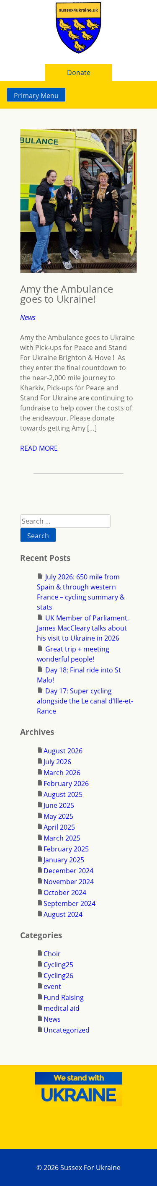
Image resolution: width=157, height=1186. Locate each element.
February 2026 (66, 783)
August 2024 (63, 914)
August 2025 (63, 794)
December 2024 (68, 870)
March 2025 (62, 838)
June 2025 (59, 805)
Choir (52, 953)
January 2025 (64, 859)
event (52, 986)
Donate (78, 72)
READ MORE (39, 448)
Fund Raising (64, 997)
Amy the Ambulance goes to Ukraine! (66, 294)
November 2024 (69, 881)
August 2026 (63, 750)
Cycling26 (58, 975)
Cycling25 (58, 964)
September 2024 (69, 903)
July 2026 (57, 761)
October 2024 (65, 892)
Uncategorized (67, 1030)
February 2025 (66, 849)
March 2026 (62, 772)
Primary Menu (36, 95)
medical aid (62, 1008)
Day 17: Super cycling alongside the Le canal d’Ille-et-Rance (85, 701)
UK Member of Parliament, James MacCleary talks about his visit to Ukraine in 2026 (83, 628)
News (28, 317)
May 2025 (58, 816)
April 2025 (59, 827)
